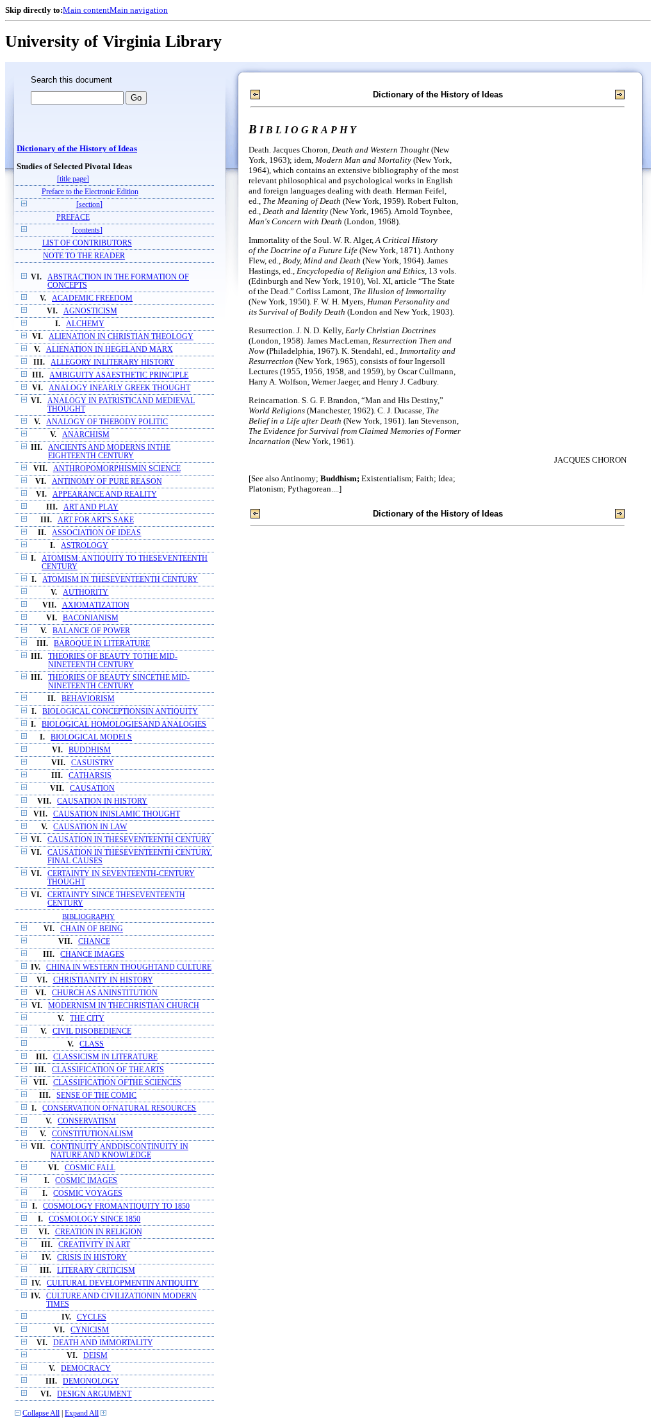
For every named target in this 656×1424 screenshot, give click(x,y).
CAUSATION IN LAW (90, 827)
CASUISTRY (92, 763)
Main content (86, 10)
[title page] (73, 179)
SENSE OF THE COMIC (96, 1095)
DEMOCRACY (86, 1368)
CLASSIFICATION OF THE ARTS (108, 1070)
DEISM (95, 1356)
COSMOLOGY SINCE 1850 (94, 1219)
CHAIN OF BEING (91, 929)
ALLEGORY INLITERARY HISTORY (112, 362)
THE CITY (87, 1018)
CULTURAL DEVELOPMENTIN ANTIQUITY (123, 1283)
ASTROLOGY (84, 546)
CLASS (91, 1044)
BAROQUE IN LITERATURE (102, 644)
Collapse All (41, 1413)
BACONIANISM (91, 618)
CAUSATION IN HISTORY (102, 801)
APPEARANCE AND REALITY (105, 494)
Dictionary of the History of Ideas (77, 148)
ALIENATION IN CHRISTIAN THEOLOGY (121, 337)
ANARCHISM (86, 435)
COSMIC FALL (90, 1168)
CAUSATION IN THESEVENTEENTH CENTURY (129, 840)
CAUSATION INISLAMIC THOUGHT (116, 814)
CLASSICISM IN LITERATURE (105, 1057)
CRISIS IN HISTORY (92, 1258)
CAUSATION (92, 788)
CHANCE (94, 942)
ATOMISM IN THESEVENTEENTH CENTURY (120, 579)
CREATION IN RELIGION (98, 1232)
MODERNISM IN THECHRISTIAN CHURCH (123, 1006)
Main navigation (139, 10)
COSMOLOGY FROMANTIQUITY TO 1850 (116, 1206)
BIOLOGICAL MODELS (91, 737)
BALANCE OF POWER (91, 631)
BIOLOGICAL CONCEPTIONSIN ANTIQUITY (120, 712)
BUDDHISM (90, 750)
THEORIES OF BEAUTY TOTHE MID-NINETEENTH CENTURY (112, 660)
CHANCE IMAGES (92, 954)
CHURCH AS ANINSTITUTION (105, 993)
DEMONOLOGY (91, 1381)
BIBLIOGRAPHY (88, 916)
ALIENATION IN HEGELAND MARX (109, 349)
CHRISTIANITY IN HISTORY (103, 980)
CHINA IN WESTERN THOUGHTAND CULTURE (128, 967)
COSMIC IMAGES (86, 1181)
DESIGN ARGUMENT (94, 1394)
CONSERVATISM (87, 1121)
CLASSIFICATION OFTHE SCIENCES (117, 1083)
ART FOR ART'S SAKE (96, 520)
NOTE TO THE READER (84, 256)
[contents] (87, 230)
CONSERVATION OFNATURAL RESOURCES (119, 1108)
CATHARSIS (90, 776)
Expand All (82, 1413)
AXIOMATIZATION (95, 605)
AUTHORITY (85, 592)
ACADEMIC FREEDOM (92, 298)
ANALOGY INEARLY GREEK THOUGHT (119, 388)
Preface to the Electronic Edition (90, 192)
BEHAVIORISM (88, 699)
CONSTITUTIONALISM (92, 1134)
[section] (89, 205)
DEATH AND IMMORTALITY (103, 1343)
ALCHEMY (85, 324)
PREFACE (73, 217)
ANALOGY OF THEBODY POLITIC (107, 422)
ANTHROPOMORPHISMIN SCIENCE (117, 469)
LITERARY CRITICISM (96, 1270)
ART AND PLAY (91, 507)
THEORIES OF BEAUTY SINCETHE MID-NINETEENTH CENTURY (119, 682)
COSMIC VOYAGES (87, 1193)
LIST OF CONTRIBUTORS (87, 243)
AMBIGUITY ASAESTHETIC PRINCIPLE (118, 375)
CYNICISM (89, 1330)
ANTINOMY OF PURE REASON (107, 481)
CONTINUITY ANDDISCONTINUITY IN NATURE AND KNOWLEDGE (119, 1151)
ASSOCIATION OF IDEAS (96, 533)
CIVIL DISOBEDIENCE (92, 1031)
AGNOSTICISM (90, 311)
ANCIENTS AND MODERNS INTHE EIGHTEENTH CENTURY (109, 451)
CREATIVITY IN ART (94, 1245)
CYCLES (91, 1317)
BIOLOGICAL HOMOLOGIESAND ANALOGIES (124, 724)
